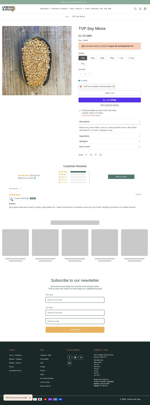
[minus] (81, 74)
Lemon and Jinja (133, 399)
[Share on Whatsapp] (100, 154)
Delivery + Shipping (15, 359)
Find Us (42, 370)
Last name (49, 307)
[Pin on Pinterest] (95, 154)
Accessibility (44, 359)
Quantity (82, 69)
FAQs (42, 374)
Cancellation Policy (15, 370)
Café (41, 363)
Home (67, 16)
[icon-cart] (145, 8)
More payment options (110, 105)
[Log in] (140, 9)
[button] (110, 93)
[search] (135, 8)
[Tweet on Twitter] (91, 154)
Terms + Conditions (15, 355)
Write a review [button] (121, 177)
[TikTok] (81, 357)
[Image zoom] (36, 60)
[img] (14, 195)
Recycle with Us (45, 386)
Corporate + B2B (45, 355)
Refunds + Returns (15, 363)
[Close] (30, 397)
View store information (91, 115)
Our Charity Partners (46, 378)
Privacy (11, 367)
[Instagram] (75, 357)
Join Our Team (45, 382)
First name (49, 295)
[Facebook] (69, 357)
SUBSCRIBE (75, 330)
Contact (42, 367)
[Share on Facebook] (86, 154)
